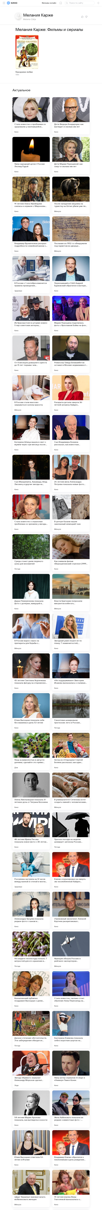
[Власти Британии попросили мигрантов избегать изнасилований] (71, 592)
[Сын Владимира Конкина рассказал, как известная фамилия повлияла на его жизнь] (71, 433)
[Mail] (8, 3)
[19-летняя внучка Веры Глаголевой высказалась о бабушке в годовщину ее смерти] (71, 1188)
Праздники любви (24, 72)
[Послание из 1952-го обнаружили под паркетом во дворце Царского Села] (71, 235)
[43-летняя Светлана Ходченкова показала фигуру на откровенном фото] (31, 672)
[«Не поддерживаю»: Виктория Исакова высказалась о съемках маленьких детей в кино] (71, 672)
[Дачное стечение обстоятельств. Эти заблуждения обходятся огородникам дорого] (31, 1029)
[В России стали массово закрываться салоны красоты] (31, 394)
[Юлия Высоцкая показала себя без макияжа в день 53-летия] (31, 711)
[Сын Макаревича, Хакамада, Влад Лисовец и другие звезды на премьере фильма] (31, 473)
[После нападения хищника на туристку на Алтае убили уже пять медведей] (71, 195)
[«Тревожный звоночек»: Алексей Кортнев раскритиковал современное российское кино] (71, 910)
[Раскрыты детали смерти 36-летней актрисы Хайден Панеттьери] (71, 394)
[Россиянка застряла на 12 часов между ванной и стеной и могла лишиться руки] (31, 870)
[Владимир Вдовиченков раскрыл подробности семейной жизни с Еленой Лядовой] (31, 235)
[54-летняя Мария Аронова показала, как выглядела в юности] (31, 1109)
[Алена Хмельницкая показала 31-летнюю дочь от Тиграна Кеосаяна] (31, 791)
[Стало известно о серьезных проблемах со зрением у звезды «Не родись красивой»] (31, 513)
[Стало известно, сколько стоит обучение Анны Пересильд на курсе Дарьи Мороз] (71, 989)
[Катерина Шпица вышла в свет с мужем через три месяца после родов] (31, 433)
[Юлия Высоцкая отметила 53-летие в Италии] (31, 1148)
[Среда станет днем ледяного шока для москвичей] (31, 552)
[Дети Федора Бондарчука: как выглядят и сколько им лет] (71, 115)
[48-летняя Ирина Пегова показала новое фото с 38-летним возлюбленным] (31, 831)
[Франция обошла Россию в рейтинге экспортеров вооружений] (71, 950)
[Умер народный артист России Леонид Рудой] (31, 155)
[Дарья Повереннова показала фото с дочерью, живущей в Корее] (31, 592)
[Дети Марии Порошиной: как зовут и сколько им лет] (71, 155)
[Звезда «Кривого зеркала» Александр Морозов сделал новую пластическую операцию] (31, 1069)
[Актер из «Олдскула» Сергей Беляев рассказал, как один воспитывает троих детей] (71, 751)
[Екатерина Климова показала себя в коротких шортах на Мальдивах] (71, 1029)
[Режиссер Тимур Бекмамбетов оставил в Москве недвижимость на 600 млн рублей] (71, 354)
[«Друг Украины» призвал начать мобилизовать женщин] (31, 1188)
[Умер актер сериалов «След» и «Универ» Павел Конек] (71, 1069)
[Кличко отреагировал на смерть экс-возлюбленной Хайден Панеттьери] (71, 870)
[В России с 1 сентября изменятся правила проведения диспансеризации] (31, 274)
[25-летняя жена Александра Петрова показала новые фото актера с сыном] (71, 473)
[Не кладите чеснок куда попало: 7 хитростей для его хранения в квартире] (31, 950)
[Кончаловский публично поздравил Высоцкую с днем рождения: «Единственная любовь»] (31, 989)
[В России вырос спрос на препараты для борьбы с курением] (31, 632)
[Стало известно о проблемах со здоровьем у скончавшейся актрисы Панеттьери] (31, 115)
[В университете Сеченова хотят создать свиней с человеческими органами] (71, 791)
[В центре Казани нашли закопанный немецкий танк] (71, 513)
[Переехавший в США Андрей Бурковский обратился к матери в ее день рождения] (71, 274)
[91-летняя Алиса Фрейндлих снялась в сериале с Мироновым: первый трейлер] (31, 195)
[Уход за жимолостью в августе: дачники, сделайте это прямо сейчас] (31, 751)
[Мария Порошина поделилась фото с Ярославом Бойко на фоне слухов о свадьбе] (71, 314)
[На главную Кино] (13, 3)
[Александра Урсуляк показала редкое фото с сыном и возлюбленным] (31, 910)
